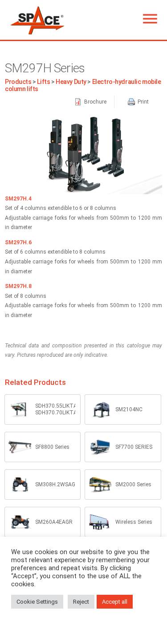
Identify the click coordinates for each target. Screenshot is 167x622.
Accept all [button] (114, 601)
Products (18, 81)
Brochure (94, 102)
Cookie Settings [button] (37, 601)
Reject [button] (81, 601)
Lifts (43, 81)
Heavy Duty (71, 81)
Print (142, 102)
